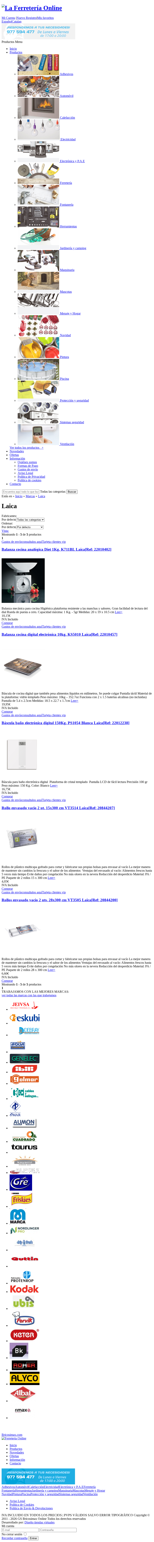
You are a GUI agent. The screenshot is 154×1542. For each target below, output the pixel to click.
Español (7, 21)
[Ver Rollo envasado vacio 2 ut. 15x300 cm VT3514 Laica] (23, 863)
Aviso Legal (25, 473)
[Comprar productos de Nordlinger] (25, 1233)
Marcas (30, 496)
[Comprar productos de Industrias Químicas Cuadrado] (25, 1141)
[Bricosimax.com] (14, 1438)
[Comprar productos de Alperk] (25, 1172)
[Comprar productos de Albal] (23, 1401)
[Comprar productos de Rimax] (23, 1417)
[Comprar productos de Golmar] (25, 1083)
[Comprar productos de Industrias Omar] (15, 1115)
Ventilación (90, 1494)
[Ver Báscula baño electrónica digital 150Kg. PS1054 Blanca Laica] (23, 778)
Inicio (13, 48)
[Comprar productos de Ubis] (23, 1308)
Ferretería (90, 1487)
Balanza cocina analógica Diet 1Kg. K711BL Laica (56, 549)
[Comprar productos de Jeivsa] (25, 1009)
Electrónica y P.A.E (71, 1487)
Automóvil (22, 1487)
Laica (41, 496)
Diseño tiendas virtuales (39, 1522)
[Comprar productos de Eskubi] (25, 1023)
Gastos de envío (28, 469)
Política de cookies (29, 480)
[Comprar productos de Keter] (25, 1341)
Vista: (5, 531)
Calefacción (36, 1487)
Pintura (16, 1494)
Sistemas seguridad (71, 1494)
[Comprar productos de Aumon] (25, 1128)
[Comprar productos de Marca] (18, 1223)
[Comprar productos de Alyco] (25, 1384)
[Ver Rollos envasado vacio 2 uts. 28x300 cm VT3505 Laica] (23, 955)
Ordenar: (7, 523)
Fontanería (8, 1490)
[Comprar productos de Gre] (21, 1189)
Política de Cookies (22, 1504)
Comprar (7, 623)
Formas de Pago (28, 465)
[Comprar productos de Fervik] (24, 1325)
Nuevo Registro (26, 18)
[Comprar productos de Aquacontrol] (18, 1052)
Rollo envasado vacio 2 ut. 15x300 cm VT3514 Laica (58, 808)
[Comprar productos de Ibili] (25, 1072)
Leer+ (119, 612)
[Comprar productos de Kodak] (25, 1291)
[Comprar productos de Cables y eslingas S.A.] (25, 1098)
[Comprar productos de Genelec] (25, 1062)
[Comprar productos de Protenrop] (22, 1283)
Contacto (15, 484)
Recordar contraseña (14, 1538)
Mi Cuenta (8, 18)
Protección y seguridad (44, 1494)
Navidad (7, 1494)
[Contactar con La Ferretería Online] (38, 38)
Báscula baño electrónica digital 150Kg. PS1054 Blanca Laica (65, 723)
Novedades (17, 451)
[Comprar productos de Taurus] (25, 1152)
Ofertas (14, 455)
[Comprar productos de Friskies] (22, 1206)
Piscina (25, 1494)
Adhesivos (8, 1487)
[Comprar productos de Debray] (25, 1035)
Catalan (16, 21)
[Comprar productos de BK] (19, 1357)
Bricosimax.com (12, 1434)
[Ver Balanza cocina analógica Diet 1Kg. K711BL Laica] (23, 604)
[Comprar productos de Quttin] (25, 1266)
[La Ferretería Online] (32, 7)
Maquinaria (65, 1490)
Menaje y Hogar (94, 1490)
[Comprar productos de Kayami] (25, 1166)
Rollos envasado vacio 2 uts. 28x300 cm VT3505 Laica (60, 900)
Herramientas (23, 1490)
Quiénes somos (27, 462)
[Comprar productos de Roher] (25, 1370)
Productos (16, 52)
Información (17, 458)
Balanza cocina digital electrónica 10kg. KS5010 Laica (59, 634)
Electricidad (51, 1487)
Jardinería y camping (45, 1490)
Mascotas (78, 1490)
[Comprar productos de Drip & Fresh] (25, 1250)
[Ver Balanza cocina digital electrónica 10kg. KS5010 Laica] (23, 690)
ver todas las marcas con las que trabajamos (29, 995)
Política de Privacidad (31, 476)
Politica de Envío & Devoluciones (31, 1508)
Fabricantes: (9, 516)
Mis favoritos (45, 18)
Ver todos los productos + (27, 447)
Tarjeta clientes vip (54, 541)
